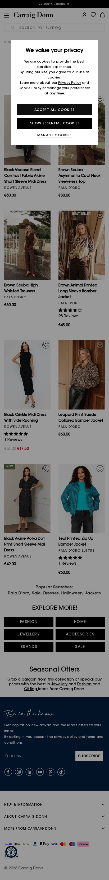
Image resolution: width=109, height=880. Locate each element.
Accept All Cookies (54, 110)
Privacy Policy (69, 83)
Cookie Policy (30, 88)
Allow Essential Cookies (54, 123)
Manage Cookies (54, 135)
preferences (80, 88)
